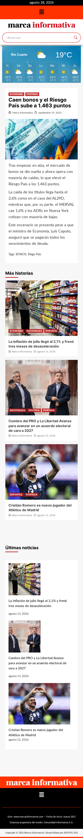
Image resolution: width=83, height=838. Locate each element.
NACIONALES (34, 330)
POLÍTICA (34, 410)
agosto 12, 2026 (46, 515)
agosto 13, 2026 (46, 351)
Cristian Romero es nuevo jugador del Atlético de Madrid (36, 733)
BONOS (21, 254)
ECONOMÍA (16, 94)
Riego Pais (34, 254)
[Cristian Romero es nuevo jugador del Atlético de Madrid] (39, 705)
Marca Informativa (22, 112)
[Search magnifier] (76, 38)
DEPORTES (16, 494)
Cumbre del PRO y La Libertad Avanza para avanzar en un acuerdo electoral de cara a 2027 (40, 426)
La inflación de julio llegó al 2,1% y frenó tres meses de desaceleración (38, 603)
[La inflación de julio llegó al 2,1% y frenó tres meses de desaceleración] (39, 581)
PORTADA (32, 94)
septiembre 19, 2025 (50, 112)
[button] (41, 12)
